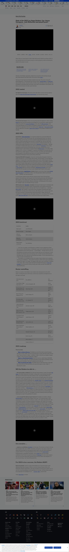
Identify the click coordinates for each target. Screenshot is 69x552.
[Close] (67, 548)
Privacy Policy (29, 545)
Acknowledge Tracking (57, 547)
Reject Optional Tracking (48, 547)
